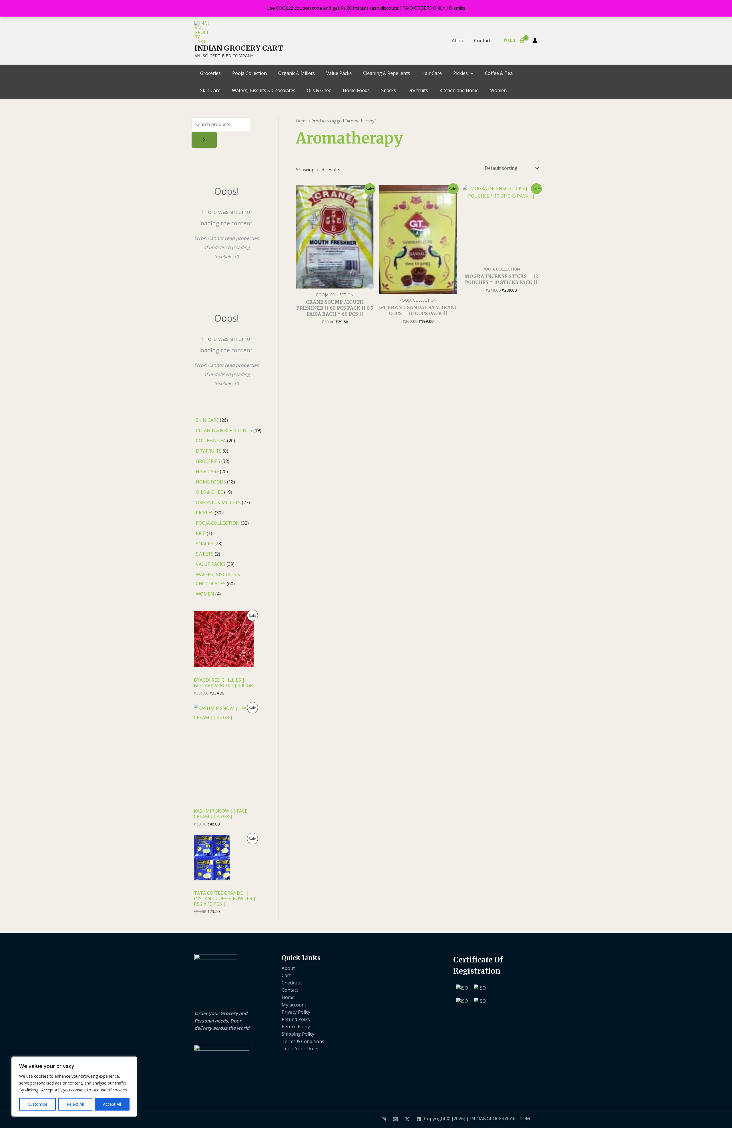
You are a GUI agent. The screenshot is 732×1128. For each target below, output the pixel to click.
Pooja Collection (249, 73)
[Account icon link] (535, 40)
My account (294, 1005)
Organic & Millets (296, 73)
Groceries (210, 73)
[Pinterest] (419, 1119)
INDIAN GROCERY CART (238, 48)
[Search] (204, 140)
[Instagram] (383, 1119)
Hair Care (431, 73)
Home (302, 121)
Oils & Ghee (319, 90)
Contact (482, 40)
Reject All (75, 1104)
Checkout (292, 983)
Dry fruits (417, 90)
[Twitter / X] (407, 1119)
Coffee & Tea (499, 73)
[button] (471, 73)
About (458, 40)
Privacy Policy (296, 1012)
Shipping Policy (298, 1034)
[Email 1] (395, 1119)
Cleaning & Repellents (386, 73)
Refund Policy (296, 1019)
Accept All (112, 1104)
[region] (74, 1087)
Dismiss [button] (457, 8)
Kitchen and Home (459, 90)
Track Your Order (300, 1048)
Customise (37, 1104)
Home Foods (356, 90)
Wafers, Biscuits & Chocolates (263, 90)
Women (498, 90)
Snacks (388, 90)
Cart (286, 975)
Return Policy (296, 1026)
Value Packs (339, 73)
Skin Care (210, 90)
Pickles (460, 73)
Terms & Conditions (303, 1041)
